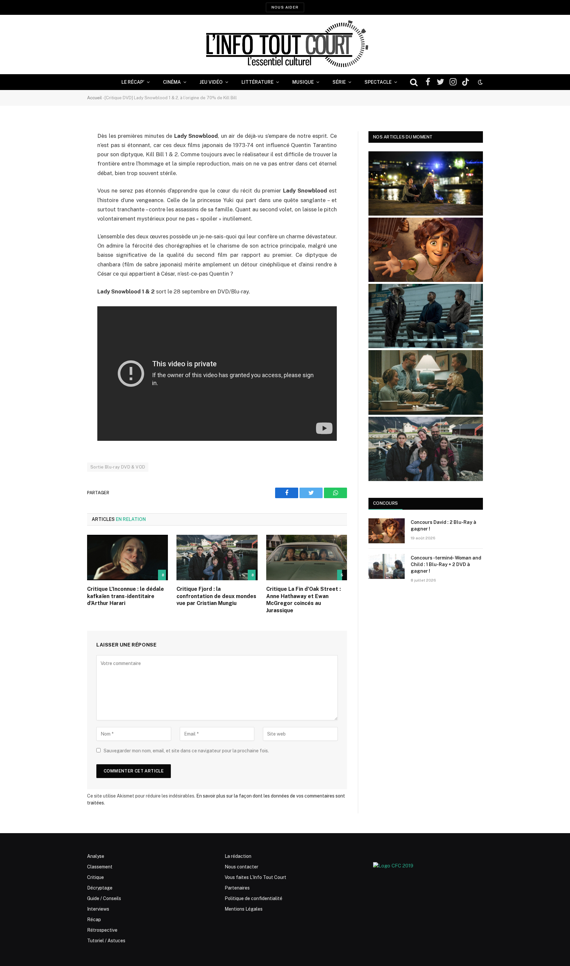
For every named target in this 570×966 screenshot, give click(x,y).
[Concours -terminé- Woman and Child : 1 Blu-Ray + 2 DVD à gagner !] (386, 566)
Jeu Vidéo (211, 82)
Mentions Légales (244, 909)
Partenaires (237, 888)
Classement (99, 866)
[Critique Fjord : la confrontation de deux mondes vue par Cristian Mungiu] (216, 557)
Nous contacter (241, 866)
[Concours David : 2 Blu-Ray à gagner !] (386, 530)
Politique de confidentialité (253, 898)
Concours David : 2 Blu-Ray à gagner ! (443, 525)
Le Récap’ (132, 82)
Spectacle (378, 82)
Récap (94, 919)
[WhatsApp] (64, 186)
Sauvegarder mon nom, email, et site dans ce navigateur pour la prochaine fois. (186, 750)
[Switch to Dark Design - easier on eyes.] (479, 82)
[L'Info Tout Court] (285, 44)
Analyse (95, 856)
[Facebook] (64, 153)
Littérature (257, 82)
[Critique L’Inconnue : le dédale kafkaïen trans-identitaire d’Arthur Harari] (127, 557)
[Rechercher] (414, 82)
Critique (95, 877)
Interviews (98, 909)
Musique (303, 82)
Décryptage (99, 888)
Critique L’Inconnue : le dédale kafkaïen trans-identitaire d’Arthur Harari (125, 596)
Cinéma (172, 82)
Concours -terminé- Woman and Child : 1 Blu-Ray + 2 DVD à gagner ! (446, 564)
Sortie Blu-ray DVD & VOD (117, 467)
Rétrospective (102, 930)
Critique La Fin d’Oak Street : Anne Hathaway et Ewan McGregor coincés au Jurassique (303, 600)
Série (339, 82)
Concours (385, 503)
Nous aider (285, 7)
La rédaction (238, 856)
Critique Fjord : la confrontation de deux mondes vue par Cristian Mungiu (216, 596)
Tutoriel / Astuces (106, 940)
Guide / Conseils (104, 898)
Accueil (94, 97)
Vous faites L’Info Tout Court (255, 877)
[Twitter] (64, 169)
